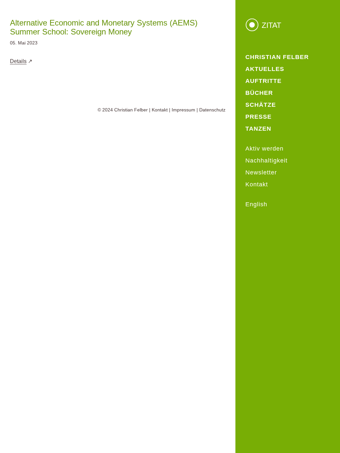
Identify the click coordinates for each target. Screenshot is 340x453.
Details (18, 61)
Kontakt (160, 109)
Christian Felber (131, 109)
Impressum (183, 109)
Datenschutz (212, 109)
